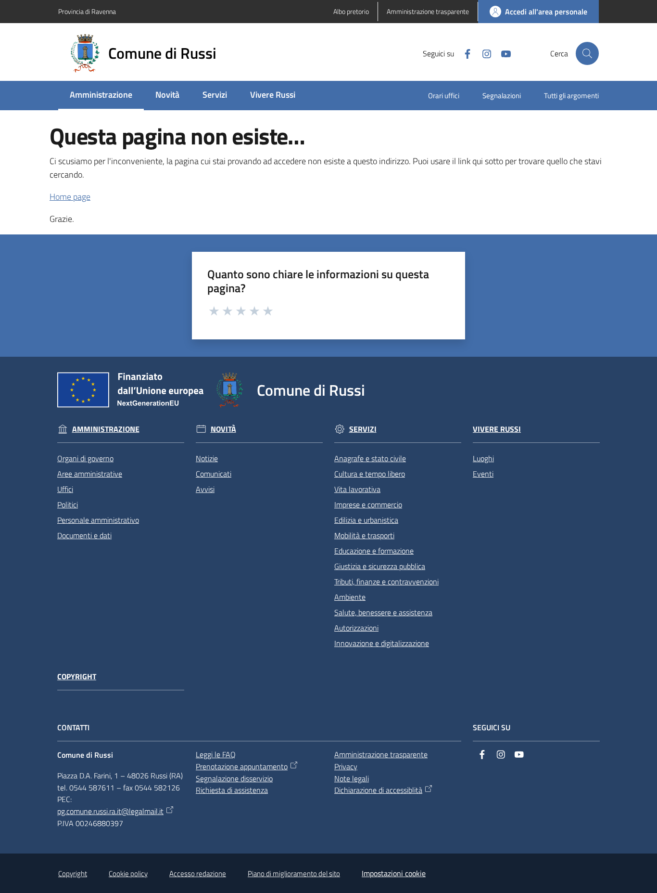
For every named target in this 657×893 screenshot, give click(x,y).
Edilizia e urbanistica (366, 520)
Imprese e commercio (368, 504)
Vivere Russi (497, 429)
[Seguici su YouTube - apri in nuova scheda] (502, 53)
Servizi (363, 429)
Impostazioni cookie (394, 873)
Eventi (483, 473)
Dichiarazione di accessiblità (378, 790)
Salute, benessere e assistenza (383, 612)
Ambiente (350, 597)
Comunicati (213, 473)
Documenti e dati (84, 535)
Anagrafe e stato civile (370, 458)
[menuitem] (101, 95)
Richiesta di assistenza (232, 790)
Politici (67, 504)
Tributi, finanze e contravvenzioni (386, 581)
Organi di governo (85, 458)
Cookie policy (128, 873)
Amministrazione (105, 429)
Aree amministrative (89, 473)
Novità (223, 429)
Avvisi (205, 489)
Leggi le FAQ (216, 754)
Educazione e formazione (374, 551)
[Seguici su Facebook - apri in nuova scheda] (463, 53)
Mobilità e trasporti (364, 535)
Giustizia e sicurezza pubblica (379, 566)
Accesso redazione (197, 873)
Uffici (65, 489)
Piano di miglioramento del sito (294, 873)
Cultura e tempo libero (369, 473)
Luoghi (483, 458)
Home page (70, 196)
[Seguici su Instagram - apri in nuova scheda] (483, 53)
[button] (587, 53)
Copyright (76, 676)
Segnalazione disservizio (234, 778)
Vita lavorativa (357, 489)
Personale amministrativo (98, 520)
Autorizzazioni (356, 628)
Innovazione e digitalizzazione (381, 643)
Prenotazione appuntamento (242, 766)
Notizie (207, 458)
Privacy (345, 766)
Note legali (351, 778)
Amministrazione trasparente (381, 754)
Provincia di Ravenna (87, 11)
